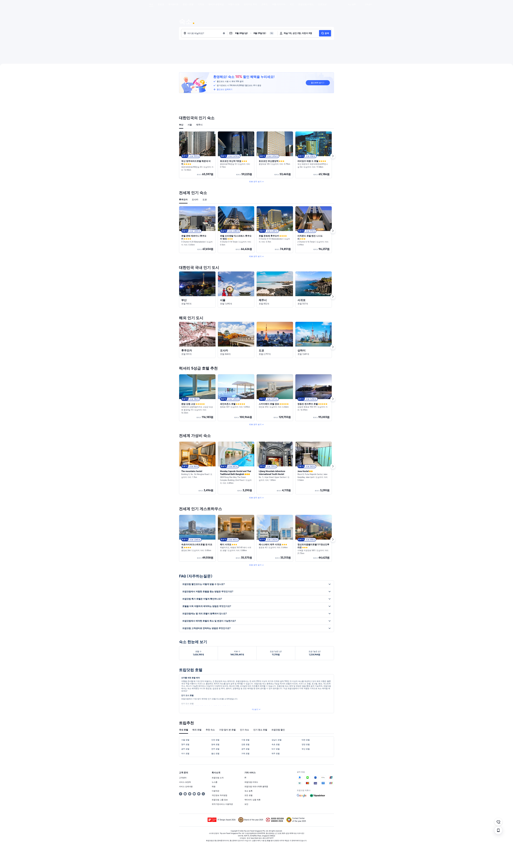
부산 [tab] (181, 124)
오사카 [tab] (195, 199)
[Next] (333, 156)
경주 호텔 (245, 749)
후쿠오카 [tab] (183, 199)
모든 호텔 (248, 795)
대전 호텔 (306, 740)
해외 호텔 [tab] (196, 730)
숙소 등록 (248, 791)
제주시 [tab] (199, 124)
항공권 (161, 4)
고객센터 (182, 778)
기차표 (201, 4)
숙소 (151, 4)
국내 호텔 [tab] (183, 730)
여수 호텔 (185, 753)
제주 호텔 (276, 753)
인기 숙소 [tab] (244, 730)
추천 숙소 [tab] (210, 730)
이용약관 (215, 791)
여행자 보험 (233, 4)
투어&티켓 (173, 4)
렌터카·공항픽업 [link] (216, 4)
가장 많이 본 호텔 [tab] (227, 730)
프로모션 (322, 4)
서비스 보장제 (185, 782)
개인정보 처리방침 (219, 795)
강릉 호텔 (245, 744)
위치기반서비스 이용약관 (222, 804)
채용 (213, 786)
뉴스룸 (214, 782)
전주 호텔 (215, 749)
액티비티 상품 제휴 (252, 800)
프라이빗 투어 (250, 4)
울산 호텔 (215, 753)
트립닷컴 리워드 (306, 4)
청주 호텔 (185, 744)
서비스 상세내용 (186, 786)
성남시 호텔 (276, 740)
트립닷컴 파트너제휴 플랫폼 (256, 786)
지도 (292, 4)
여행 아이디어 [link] (278, 4)
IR (245, 778)
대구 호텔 (276, 749)
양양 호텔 (306, 744)
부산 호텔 (306, 749)
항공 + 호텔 (188, 4)
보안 (246, 804)
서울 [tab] (190, 124)
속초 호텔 (276, 744)
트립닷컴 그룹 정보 (220, 800)
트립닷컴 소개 (218, 778)
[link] (352, 4)
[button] (360, 4)
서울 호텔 (185, 740)
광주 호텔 (185, 749)
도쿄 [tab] (205, 199)
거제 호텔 (245, 753)
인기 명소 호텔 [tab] (260, 730)
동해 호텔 (215, 744)
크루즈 (264, 4)
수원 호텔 (245, 740)
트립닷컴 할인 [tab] (278, 730)
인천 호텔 (215, 740)
